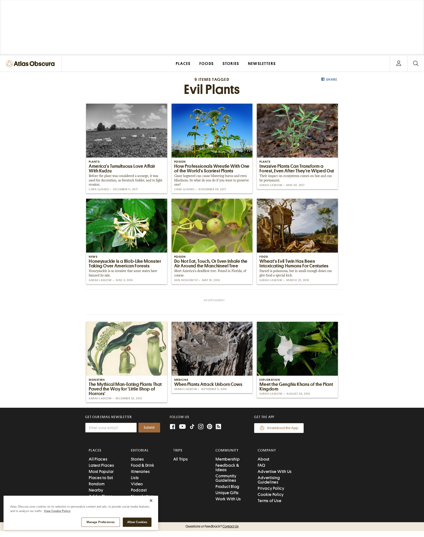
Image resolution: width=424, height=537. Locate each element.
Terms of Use (269, 501)
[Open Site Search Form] (415, 63)
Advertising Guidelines (269, 480)
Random (97, 484)
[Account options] (398, 64)
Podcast (139, 490)
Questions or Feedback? (212, 526)
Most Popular (101, 471)
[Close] (151, 500)
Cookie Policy (271, 494)
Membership (228, 459)
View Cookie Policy (57, 511)
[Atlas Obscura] (31, 64)
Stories (137, 459)
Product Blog (227, 486)
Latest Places (101, 465)
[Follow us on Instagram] (200, 427)
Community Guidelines (226, 478)
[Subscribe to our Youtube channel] (182, 427)
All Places (98, 459)
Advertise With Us (275, 471)
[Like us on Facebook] (172, 427)
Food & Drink (142, 465)
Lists (135, 478)
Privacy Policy (271, 488)
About (263, 459)
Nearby (96, 490)
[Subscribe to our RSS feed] (218, 427)
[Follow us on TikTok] (192, 427)
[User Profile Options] (398, 63)
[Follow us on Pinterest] (209, 427)
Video (137, 484)
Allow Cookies (137, 522)
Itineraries (140, 471)
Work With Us (228, 499)
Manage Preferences (101, 522)
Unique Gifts (227, 493)
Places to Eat (101, 478)
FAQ (261, 465)
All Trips (180, 459)
